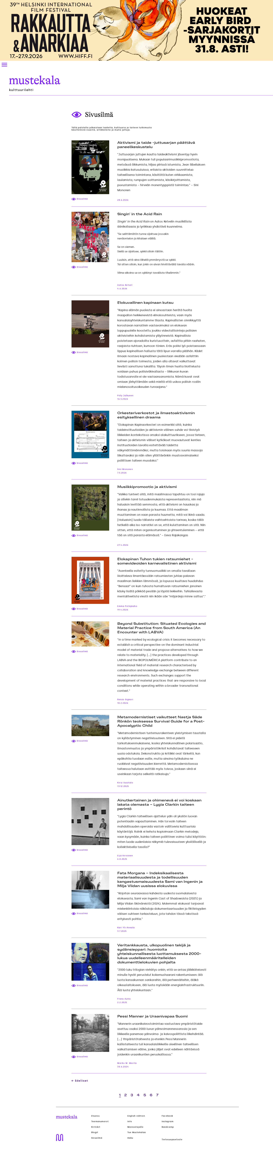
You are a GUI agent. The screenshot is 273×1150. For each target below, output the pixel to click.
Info (129, 1121)
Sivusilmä (96, 1138)
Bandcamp (168, 1127)
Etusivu (95, 1116)
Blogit (94, 1132)
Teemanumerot (100, 1121)
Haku (130, 1138)
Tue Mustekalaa (136, 1132)
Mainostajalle (135, 1127)
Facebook (167, 1116)
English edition (136, 1116)
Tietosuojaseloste (172, 1139)
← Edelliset (80, 1080)
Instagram (168, 1121)
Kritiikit (95, 1127)
